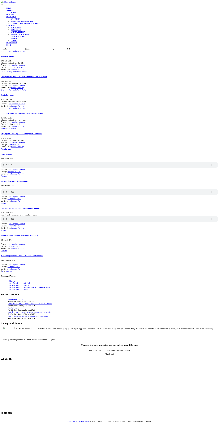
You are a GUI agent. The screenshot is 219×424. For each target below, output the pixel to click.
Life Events (11, 17)
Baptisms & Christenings (22, 21)
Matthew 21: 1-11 (14, 172)
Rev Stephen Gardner (17, 65)
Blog (8, 45)
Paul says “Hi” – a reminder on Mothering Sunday (20, 208)
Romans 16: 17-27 (14, 199)
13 (7, 271)
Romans (4, 176)
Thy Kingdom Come (8, 128)
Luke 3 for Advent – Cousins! (18, 285)
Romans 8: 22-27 (14, 267)
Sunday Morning (17, 69)
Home (8, 8)
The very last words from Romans (14, 181)
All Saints (11, 281)
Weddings (15, 19)
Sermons (10, 10)
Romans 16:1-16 (14, 226)
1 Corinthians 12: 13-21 (16, 67)
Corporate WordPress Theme (79, 421)
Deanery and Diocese (20, 34)
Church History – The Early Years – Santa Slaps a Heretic (23, 113)
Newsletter (11, 43)
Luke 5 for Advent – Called (18, 289)
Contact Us (16, 30)
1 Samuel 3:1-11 (14, 145)
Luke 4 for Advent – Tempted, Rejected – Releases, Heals (29, 287)
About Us (10, 25)
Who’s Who (16, 28)
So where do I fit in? (9, 56)
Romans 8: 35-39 (14, 246)
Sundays (10, 14)
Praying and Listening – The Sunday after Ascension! (21, 134)
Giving (14, 38)
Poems (14, 12)
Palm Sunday (6, 149)
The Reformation (7, 95)
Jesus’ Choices (6, 154)
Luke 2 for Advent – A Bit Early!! (19, 283)
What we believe (18, 32)
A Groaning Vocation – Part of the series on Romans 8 (22, 256)
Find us (14, 41)
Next (10, 271)
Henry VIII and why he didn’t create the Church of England (24, 77)
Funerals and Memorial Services (25, 23)
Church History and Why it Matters (14, 51)
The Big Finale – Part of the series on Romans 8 (19, 235)
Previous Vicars (18, 36)
